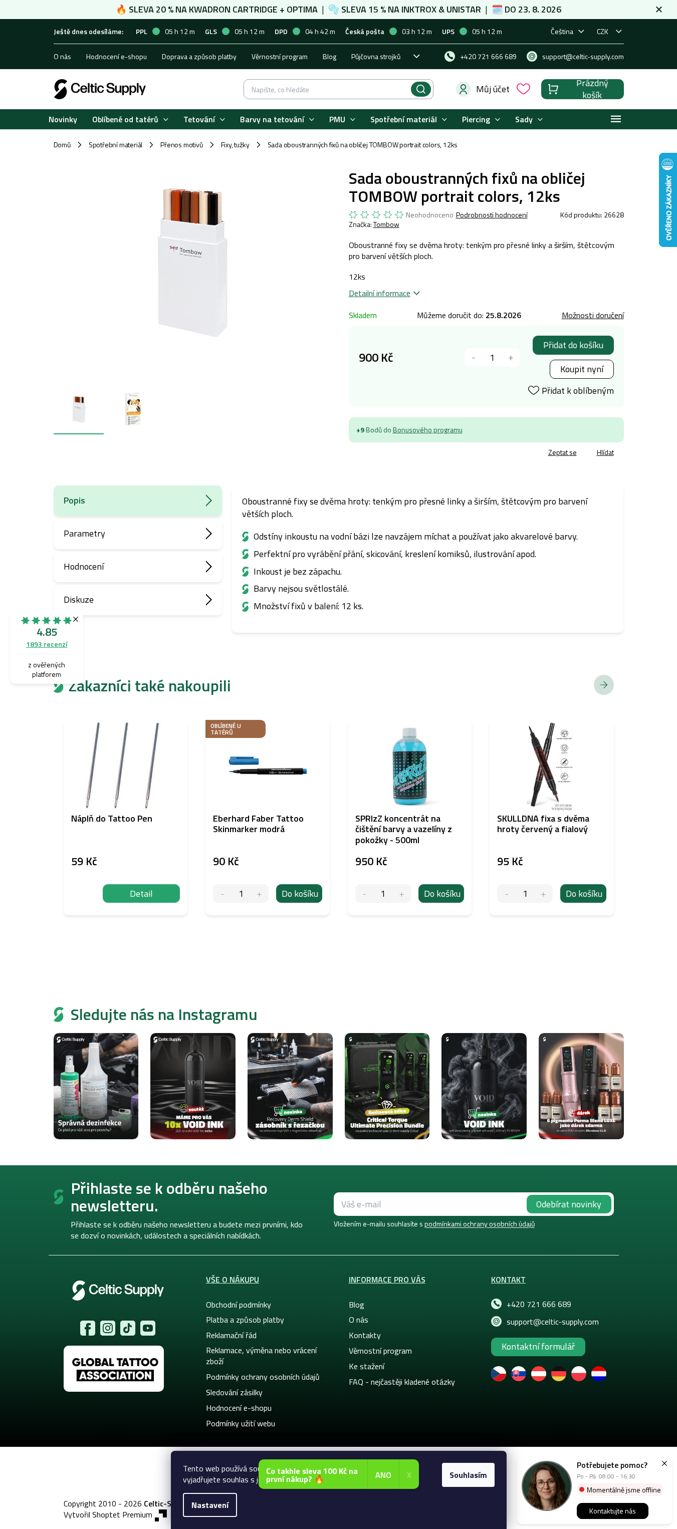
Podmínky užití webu (240, 1423)
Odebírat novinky (568, 1204)
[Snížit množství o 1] (474, 357)
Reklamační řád (231, 1335)
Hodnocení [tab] (84, 566)
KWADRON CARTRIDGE (233, 9)
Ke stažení (366, 1366)
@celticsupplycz (127, 1328)
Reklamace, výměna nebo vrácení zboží (261, 1356)
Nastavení (210, 1505)
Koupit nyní (581, 369)
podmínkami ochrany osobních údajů (479, 1223)
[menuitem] (63, 119)
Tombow (386, 224)
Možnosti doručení (593, 315)
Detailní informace (379, 293)
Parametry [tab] (84, 533)
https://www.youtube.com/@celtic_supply (147, 1328)
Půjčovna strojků (375, 56)
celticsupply (107, 1328)
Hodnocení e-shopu (116, 56)
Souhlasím (468, 1475)
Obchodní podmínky (238, 1304)
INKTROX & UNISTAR (441, 9)
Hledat (421, 89)
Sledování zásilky (234, 1392)
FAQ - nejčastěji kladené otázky (402, 1381)
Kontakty (365, 1335)
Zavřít (407, 453)
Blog (329, 56)
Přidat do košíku (573, 345)
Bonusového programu (428, 429)
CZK (602, 31)
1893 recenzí (46, 644)
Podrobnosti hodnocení (492, 215)
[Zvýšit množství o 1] (511, 357)
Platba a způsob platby (245, 1319)
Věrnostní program (280, 56)
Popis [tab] (74, 500)
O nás (62, 56)
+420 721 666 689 (539, 1304)
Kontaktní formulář (538, 1346)
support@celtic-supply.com (553, 1321)
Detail (141, 893)
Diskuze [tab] (79, 599)
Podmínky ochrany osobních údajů (263, 1376)
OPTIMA (302, 9)
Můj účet (493, 89)
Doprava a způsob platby (199, 56)
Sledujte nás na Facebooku (87, 1328)
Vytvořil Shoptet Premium (108, 1514)
